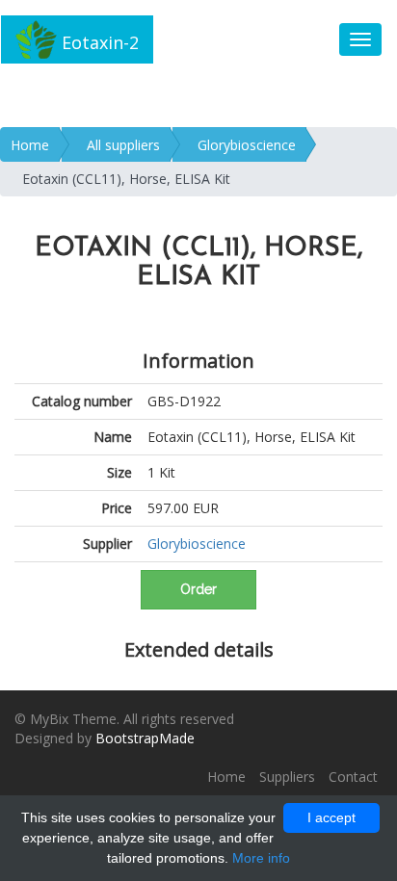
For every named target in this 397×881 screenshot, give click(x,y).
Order (198, 589)
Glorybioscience (247, 145)
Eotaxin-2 (98, 42)
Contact (353, 776)
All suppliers (123, 145)
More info (261, 858)
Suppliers (287, 776)
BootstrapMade (145, 738)
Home (30, 145)
